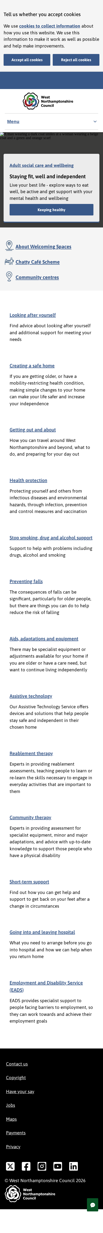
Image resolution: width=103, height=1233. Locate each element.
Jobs (10, 1105)
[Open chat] (92, 1204)
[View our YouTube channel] (57, 1167)
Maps (11, 1119)
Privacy (13, 1146)
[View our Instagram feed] (41, 1167)
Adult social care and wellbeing (42, 165)
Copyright (16, 1077)
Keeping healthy (51, 210)
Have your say (20, 1091)
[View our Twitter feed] (10, 1167)
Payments (16, 1132)
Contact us (17, 1063)
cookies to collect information (49, 26)
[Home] (51, 101)
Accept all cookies (27, 60)
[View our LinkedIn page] (73, 1167)
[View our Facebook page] (26, 1167)
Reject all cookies (76, 60)
